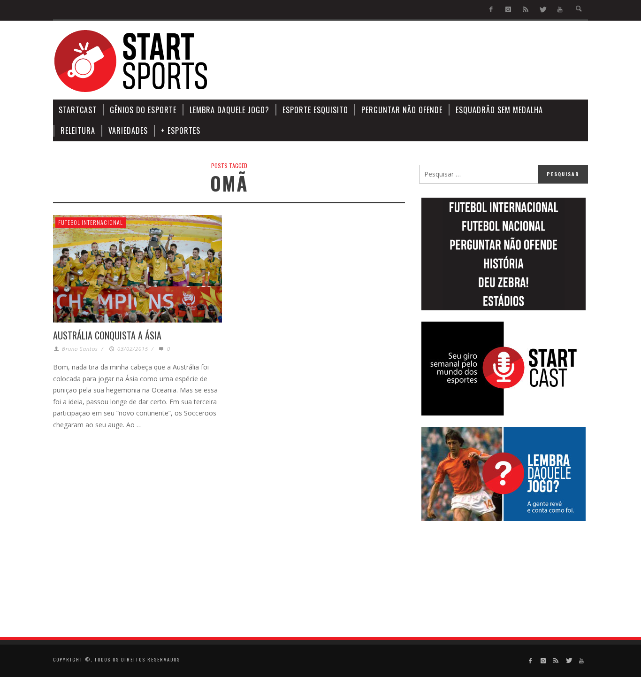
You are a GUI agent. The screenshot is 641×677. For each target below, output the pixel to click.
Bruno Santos (80, 348)
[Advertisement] (417, 61)
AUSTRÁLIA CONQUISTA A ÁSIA (107, 335)
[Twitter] (542, 9)
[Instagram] (508, 9)
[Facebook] (491, 9)
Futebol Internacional (90, 222)
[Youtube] (560, 9)
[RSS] (525, 9)
